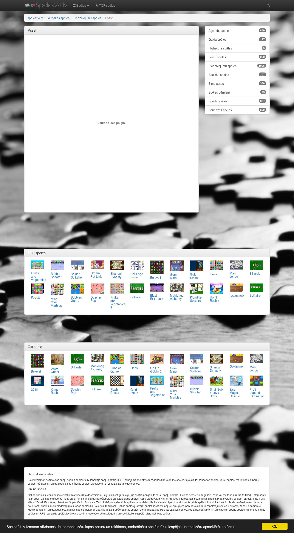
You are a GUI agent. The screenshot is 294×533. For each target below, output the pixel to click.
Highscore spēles (237, 48)
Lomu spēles (237, 57)
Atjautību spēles (237, 30)
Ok (274, 526)
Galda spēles (237, 39)
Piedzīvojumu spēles (237, 66)
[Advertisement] (111, 47)
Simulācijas (237, 83)
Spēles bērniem (237, 92)
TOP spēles (106, 5)
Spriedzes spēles (237, 110)
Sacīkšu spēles (237, 74)
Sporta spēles (237, 101)
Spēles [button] (81, 5)
